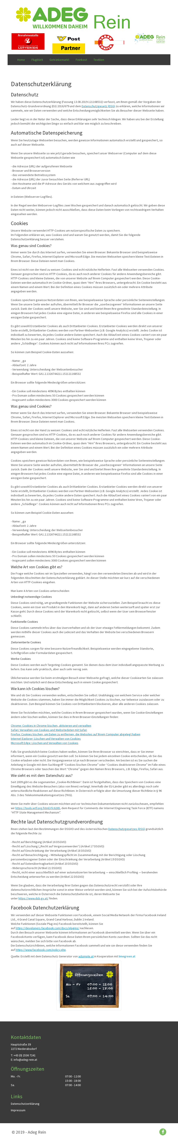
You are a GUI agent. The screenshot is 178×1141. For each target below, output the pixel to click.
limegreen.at (127, 956)
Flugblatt (37, 60)
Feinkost (81, 60)
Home (21, 60)
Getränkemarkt (59, 60)
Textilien (99, 60)
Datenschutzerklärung (25, 1104)
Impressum (18, 1110)
